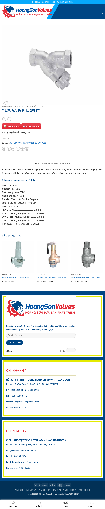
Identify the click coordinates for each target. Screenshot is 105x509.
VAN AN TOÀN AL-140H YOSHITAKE (85, 277)
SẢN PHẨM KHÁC (54, 490)
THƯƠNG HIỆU (31, 106)
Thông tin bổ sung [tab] (50, 163)
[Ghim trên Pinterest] (22, 149)
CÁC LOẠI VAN (15, 143)
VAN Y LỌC (42, 143)
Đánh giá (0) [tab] (65, 163)
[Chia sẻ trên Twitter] (13, 149)
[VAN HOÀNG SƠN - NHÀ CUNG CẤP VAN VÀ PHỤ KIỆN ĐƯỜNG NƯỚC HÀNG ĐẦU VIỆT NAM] (31, 11)
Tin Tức (78, 490)
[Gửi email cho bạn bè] (18, 149)
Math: (9, 351)
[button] (101, 12)
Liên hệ (87, 490)
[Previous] (2, 264)
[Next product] (4, 119)
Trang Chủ (19, 490)
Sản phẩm (18, 106)
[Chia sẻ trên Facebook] (9, 149)
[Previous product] (9, 119)
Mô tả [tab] (37, 163)
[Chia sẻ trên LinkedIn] (27, 149)
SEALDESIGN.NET (71, 494)
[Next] (103, 264)
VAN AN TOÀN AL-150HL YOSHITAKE (51, 277)
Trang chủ (7, 106)
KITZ (41, 106)
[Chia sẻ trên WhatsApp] (4, 149)
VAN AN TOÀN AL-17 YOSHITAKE (15, 277)
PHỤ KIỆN (42, 490)
